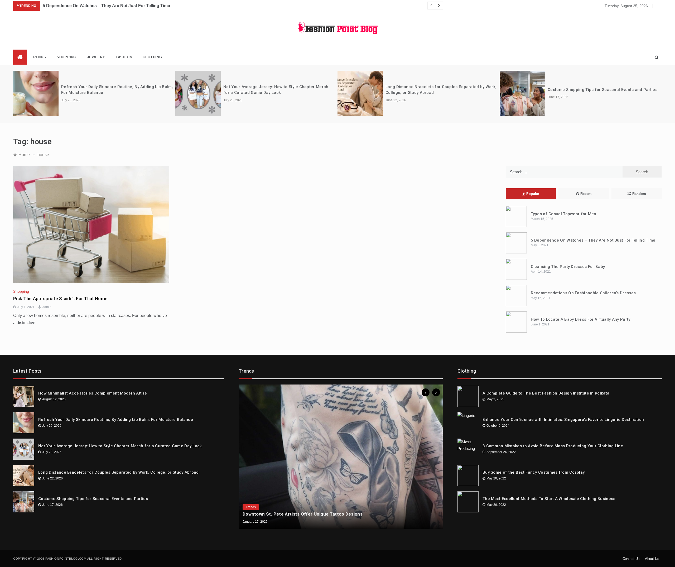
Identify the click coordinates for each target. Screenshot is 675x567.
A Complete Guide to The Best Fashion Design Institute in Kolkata (546, 393)
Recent (585, 194)
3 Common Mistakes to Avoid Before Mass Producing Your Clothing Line (553, 446)
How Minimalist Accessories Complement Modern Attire (92, 393)
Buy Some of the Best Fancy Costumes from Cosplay (534, 472)
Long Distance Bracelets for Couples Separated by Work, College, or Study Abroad (118, 472)
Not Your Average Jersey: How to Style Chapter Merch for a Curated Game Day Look (120, 446)
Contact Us (631, 559)
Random (639, 194)
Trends (38, 57)
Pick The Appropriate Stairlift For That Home (60, 298)
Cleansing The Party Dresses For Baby (81, 5)
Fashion (124, 57)
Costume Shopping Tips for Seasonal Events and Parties (440, 89)
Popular (532, 194)
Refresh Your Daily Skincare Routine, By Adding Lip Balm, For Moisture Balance (115, 419)
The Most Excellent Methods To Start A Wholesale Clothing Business (549, 498)
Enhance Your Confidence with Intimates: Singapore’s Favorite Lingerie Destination (563, 419)
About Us (652, 559)
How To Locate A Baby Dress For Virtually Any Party (580, 319)
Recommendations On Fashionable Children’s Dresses (583, 293)
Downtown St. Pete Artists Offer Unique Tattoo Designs (303, 514)
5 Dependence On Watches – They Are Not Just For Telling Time (593, 240)
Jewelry (96, 57)
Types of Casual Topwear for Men (563, 214)
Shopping (66, 57)
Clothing (152, 57)
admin (46, 307)
